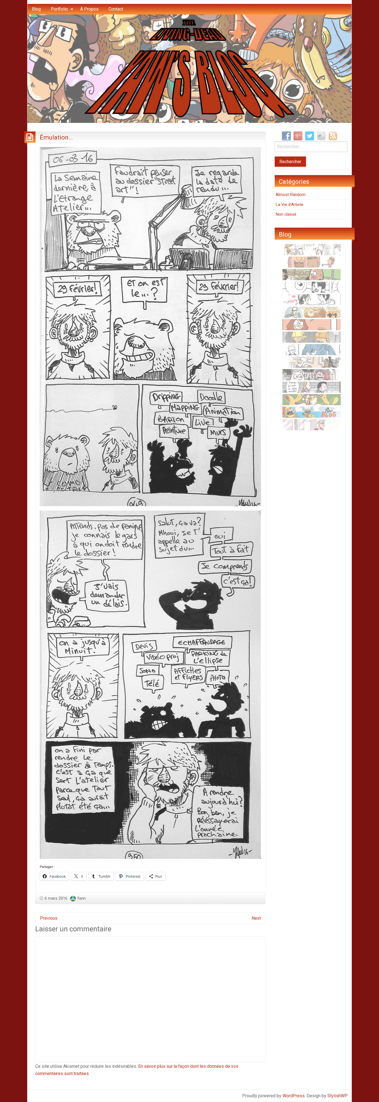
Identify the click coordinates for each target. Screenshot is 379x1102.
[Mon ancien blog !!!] (311, 411)
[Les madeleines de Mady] (311, 299)
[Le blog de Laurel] (311, 374)
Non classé (286, 214)
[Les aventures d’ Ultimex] (311, 286)
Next (256, 918)
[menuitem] (36, 9)
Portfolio (59, 9)
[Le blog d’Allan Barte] (311, 386)
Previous (48, 918)
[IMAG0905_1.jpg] (150, 684)
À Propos (89, 9)
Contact (115, 9)
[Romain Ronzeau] (311, 349)
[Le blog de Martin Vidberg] (311, 274)
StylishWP (337, 1095)
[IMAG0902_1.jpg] (150, 326)
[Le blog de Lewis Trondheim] (311, 361)
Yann (81, 898)
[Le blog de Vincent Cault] (311, 261)
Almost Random (290, 194)
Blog (36, 9)
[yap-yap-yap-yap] (311, 336)
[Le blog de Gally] (311, 324)
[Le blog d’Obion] (311, 311)
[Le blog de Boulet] (311, 249)
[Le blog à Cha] (311, 424)
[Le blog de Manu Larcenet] (311, 399)
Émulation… (56, 137)
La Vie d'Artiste (289, 204)
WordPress (293, 1095)
